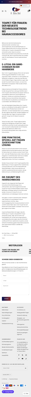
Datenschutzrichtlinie (22, 327)
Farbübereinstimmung (7, 323)
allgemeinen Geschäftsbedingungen (16, 269)
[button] (24, 5)
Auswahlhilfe (5, 355)
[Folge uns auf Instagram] (26, 355)
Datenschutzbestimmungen (9, 270)
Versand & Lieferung (22, 315)
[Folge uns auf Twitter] (22, 355)
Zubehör (4, 320)
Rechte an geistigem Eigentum (22, 333)
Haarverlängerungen (7, 312)
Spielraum (4, 352)
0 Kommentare (10, 235)
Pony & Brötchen (6, 315)
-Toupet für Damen (12, 73)
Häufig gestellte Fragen (23, 312)
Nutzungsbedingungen (22, 329)
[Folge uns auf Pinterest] (19, 358)
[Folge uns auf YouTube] (22, 358)
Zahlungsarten (20, 324)
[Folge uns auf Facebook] (19, 355)
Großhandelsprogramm (8, 341)
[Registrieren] (25, 368)
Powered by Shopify (13, 379)
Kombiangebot (5, 318)
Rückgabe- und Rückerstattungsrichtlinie (23, 320)
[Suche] (5, 11)
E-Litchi (11, 121)
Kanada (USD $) (6, 374)
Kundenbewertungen (7, 349)
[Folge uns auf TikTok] (26, 358)
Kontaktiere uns (21, 309)
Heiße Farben (5, 309)
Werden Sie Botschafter (8, 347)
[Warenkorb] (28, 11)
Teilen (3, 238)
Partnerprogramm (6, 344)
